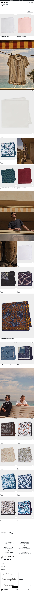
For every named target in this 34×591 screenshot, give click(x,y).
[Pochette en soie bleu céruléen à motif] (8, 353)
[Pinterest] (8, 559)
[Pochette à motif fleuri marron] (25, 429)
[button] (2, 590)
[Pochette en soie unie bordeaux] (25, 176)
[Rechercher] (27, 2)
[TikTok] (7, 559)
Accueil (1, 4)
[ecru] (2, 37)
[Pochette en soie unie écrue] (17, 112)
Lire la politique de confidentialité (5, 584)
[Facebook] (4, 559)
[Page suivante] (20, 529)
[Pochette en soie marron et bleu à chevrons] (8, 429)
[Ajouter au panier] (16, 35)
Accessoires (4, 4)
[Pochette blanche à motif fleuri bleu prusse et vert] (8, 481)
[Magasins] (29, 2)
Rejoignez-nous (3, 566)
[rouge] (19, 37)
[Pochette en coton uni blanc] (25, 252)
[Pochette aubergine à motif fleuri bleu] (25, 508)
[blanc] (2, 136)
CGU (28, 589)
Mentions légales (6, 589)
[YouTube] (10, 559)
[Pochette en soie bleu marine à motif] (25, 353)
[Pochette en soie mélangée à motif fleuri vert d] (25, 455)
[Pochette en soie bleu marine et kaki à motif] (8, 278)
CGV (17, 589)
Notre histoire (2, 563)
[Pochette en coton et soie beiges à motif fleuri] (8, 455)
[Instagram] (5, 559)
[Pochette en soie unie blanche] (8, 25)
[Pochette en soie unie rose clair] (25, 25)
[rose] (19, 188)
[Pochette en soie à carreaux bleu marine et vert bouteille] (8, 176)
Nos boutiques (3, 569)
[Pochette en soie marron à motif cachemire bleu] (17, 316)
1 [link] (13, 529)
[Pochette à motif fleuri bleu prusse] (8, 149)
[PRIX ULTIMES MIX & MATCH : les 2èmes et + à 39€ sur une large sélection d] (17, 0)
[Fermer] (33, 0)
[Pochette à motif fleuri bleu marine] (25, 481)
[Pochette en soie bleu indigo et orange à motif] (25, 278)
